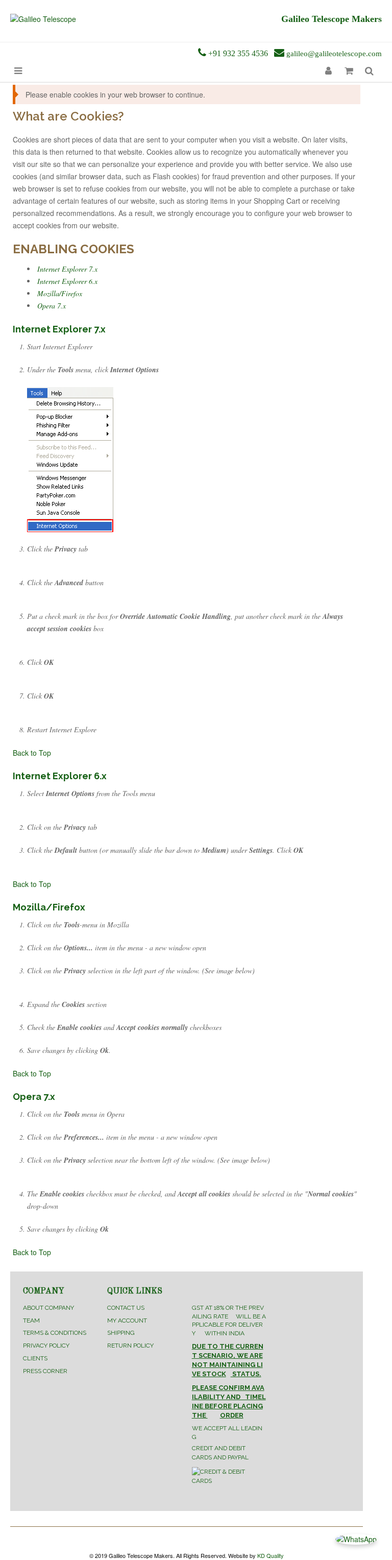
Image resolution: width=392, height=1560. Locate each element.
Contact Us (125, 1307)
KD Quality (270, 1555)
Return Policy (130, 1345)
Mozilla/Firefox (59, 293)
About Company (48, 1307)
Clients (35, 1358)
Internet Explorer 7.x (67, 269)
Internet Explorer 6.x (67, 281)
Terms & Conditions (54, 1332)
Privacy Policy (46, 1345)
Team (31, 1320)
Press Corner (45, 1371)
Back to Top (32, 753)
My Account (127, 1320)
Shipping (121, 1332)
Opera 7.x (51, 305)
